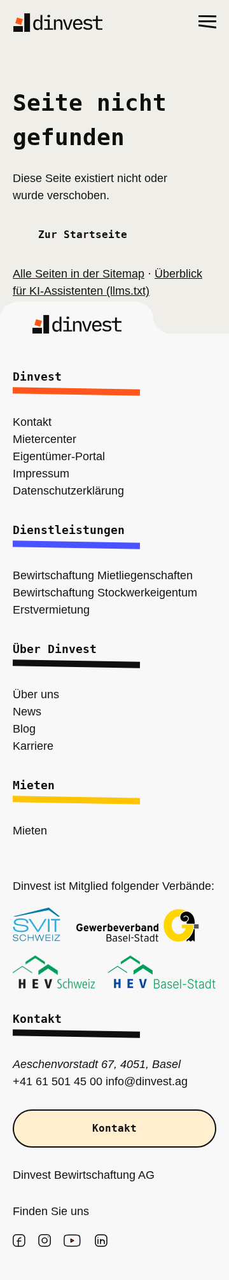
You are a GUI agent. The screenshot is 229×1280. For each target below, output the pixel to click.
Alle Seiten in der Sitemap (75, 274)
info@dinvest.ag (131, 1082)
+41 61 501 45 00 (51, 1082)
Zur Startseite (82, 235)
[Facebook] (19, 1240)
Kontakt (114, 1128)
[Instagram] (44, 1240)
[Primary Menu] (207, 22)
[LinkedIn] (101, 1240)
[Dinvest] (57, 22)
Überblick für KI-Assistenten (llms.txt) (110, 282)
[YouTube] (72, 1240)
